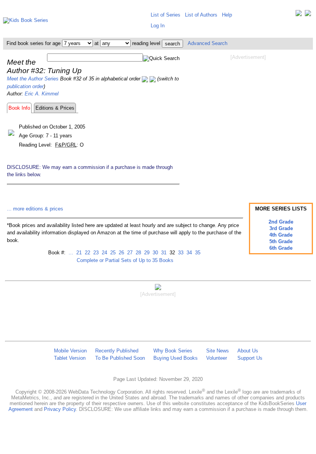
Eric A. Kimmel (42, 94)
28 (137, 252)
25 (112, 252)
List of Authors (201, 15)
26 (120, 252)
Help (227, 15)
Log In (158, 25)
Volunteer (216, 358)
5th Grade (280, 241)
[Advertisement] (248, 122)
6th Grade (280, 248)
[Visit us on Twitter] (299, 15)
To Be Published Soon (120, 358)
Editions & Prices (54, 108)
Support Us (249, 358)
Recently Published (116, 351)
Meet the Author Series (33, 79)
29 (146, 252)
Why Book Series (172, 351)
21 (78, 252)
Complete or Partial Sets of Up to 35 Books (125, 260)
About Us (247, 351)
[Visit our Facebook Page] (308, 15)
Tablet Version (70, 358)
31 (163, 252)
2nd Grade (281, 222)
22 (86, 252)
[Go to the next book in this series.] (153, 79)
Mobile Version (70, 351)
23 (95, 252)
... (71, 252)
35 (196, 252)
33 (179, 252)
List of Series (165, 15)
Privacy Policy (60, 409)
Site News (217, 351)
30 (154, 252)
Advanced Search (207, 43)
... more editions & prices (35, 209)
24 (103, 252)
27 (129, 252)
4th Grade (280, 235)
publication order (25, 86)
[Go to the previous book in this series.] (145, 79)
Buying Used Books (175, 358)
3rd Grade (281, 228)
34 (188, 252)
